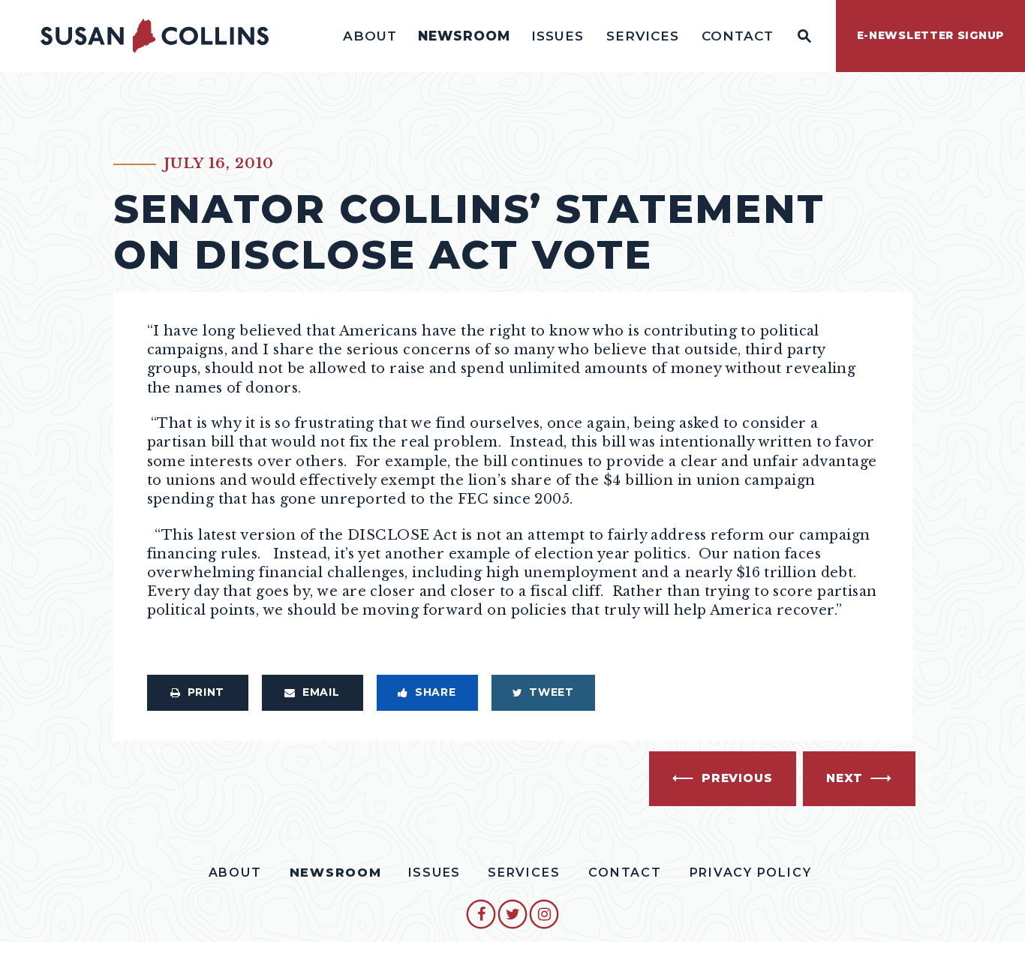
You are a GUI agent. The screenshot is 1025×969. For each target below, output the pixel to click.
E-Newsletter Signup (930, 35)
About (370, 36)
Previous (737, 778)
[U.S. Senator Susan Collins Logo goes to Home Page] (155, 36)
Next (844, 778)
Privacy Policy (751, 872)
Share (435, 692)
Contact (738, 36)
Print (206, 692)
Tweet (551, 692)
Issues (557, 36)
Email (321, 692)
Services (642, 36)
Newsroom (464, 36)
